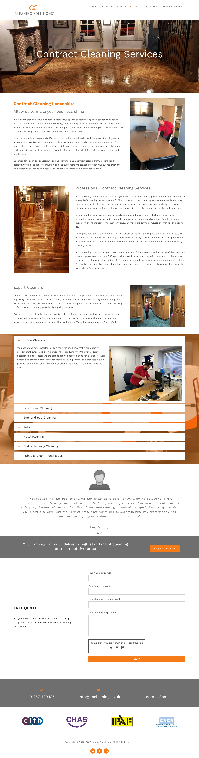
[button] (99, 340)
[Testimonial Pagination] (98, 533)
